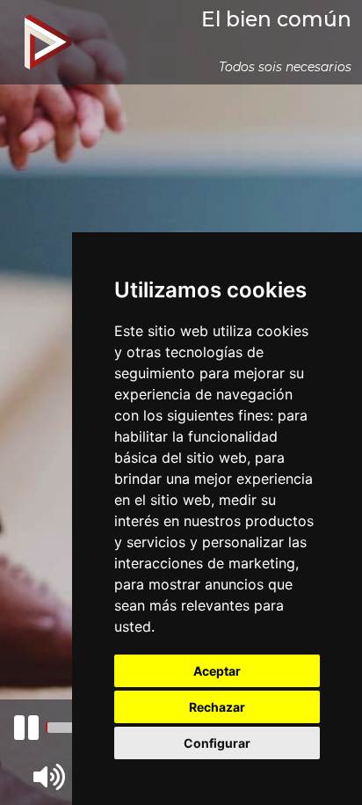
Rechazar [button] (217, 706)
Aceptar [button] (217, 670)
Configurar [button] (217, 742)
